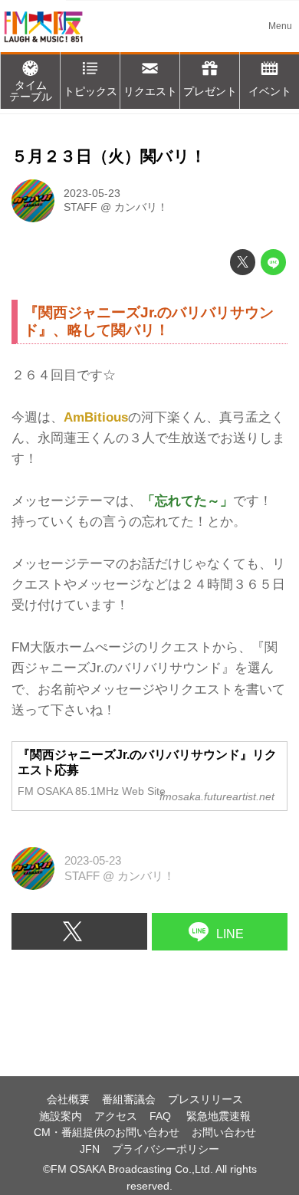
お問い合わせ (224, 1132)
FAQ (162, 1116)
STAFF (80, 207)
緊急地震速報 (218, 1116)
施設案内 (60, 1116)
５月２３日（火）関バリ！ (109, 156)
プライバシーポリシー (165, 1149)
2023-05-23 (92, 193)
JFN (90, 1149)
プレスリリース (205, 1099)
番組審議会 (129, 1099)
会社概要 (68, 1099)
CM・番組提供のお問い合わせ (106, 1132)
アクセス (115, 1116)
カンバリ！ (141, 207)
